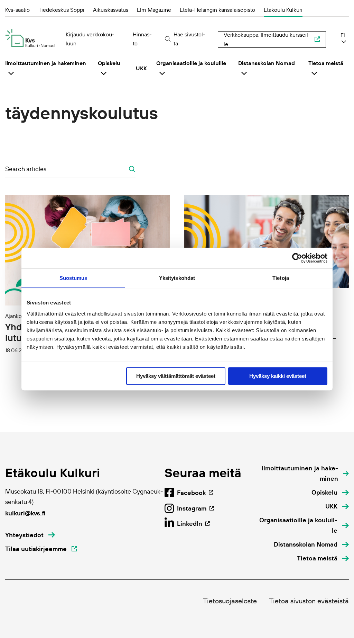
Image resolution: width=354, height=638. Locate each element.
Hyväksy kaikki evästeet (277, 376)
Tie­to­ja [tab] (280, 278)
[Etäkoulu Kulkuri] (30, 37)
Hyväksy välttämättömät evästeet (175, 376)
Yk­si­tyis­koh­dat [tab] (177, 278)
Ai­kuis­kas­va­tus (110, 9)
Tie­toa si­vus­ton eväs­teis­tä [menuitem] (309, 601)
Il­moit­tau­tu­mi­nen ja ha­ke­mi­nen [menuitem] (45, 63)
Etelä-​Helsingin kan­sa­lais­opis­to (217, 9)
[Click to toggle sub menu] (11, 73)
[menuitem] (303, 473)
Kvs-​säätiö (17, 9)
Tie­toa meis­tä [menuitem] (325, 63)
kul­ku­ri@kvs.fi (25, 513)
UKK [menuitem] (141, 68)
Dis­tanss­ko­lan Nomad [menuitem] (266, 63)
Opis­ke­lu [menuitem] (109, 63)
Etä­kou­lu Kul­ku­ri (283, 9)
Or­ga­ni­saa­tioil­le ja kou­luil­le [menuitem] (191, 63)
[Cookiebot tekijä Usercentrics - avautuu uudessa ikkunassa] (297, 258)
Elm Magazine (154, 9)
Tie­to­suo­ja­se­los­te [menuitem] (230, 601)
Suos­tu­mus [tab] (73, 278)
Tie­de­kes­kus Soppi (61, 9)
